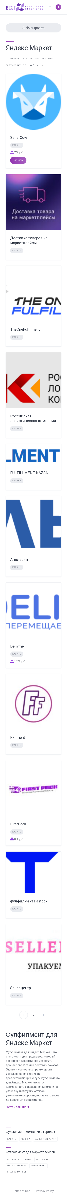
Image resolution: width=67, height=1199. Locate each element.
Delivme (17, 646)
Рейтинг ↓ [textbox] (36, 65)
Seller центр (20, 988)
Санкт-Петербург (45, 1139)
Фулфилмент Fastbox (28, 901)
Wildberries (43, 1159)
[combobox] (36, 65)
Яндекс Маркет (16, 1172)
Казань (16, 145)
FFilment (17, 737)
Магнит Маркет (16, 1165)
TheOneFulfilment (25, 329)
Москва (25, 1139)
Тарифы (18, 160)
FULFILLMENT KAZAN (29, 473)
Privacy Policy (45, 1191)
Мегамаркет (38, 1165)
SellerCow (18, 137)
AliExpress (14, 1159)
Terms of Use (21, 1191)
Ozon (28, 1159)
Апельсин (19, 559)
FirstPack (18, 824)
